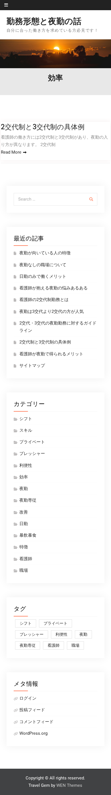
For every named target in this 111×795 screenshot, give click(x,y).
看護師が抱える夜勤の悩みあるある (53, 288)
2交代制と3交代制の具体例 (43, 127)
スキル (25, 430)
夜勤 (23, 488)
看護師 (25, 558)
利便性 (25, 465)
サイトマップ (32, 365)
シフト (25, 418)
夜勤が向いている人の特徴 (45, 252)
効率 (23, 477)
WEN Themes (69, 785)
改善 (23, 512)
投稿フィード (32, 709)
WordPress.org (33, 733)
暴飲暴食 (27, 535)
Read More (11, 152)
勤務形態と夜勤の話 (44, 21)
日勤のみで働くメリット (42, 276)
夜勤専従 (27, 500)
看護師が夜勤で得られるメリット (51, 353)
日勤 (23, 523)
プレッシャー (32, 453)
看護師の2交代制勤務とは (44, 299)
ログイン (27, 698)
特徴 (23, 546)
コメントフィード (36, 721)
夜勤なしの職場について (42, 264)
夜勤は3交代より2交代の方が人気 (51, 311)
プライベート (32, 441)
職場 (23, 570)
